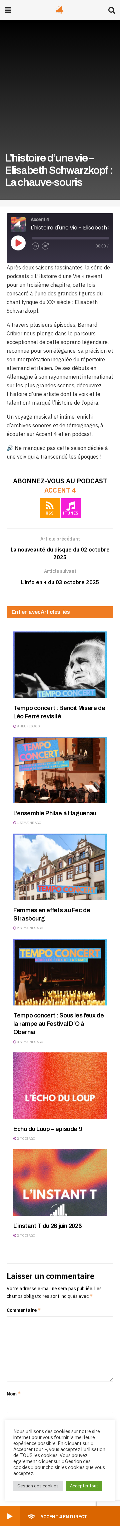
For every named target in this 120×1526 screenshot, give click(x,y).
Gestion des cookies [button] (38, 1486)
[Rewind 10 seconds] (35, 246)
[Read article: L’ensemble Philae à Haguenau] (60, 770)
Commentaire (24, 1310)
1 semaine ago (28, 823)
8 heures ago (28, 726)
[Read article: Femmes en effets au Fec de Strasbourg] (60, 867)
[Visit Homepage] (60, 10)
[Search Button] (111, 10)
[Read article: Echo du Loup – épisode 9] (60, 1085)
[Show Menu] (8, 10)
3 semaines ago (29, 1042)
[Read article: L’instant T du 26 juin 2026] (60, 1182)
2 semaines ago (29, 928)
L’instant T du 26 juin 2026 (47, 1226)
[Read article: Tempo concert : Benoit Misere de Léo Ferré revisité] (60, 664)
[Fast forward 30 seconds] (45, 246)
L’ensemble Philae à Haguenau (54, 813)
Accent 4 (60, 490)
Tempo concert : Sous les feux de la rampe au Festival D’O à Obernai (58, 1023)
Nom (14, 1393)
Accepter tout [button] (84, 1486)
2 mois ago (25, 1138)
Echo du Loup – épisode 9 (47, 1129)
